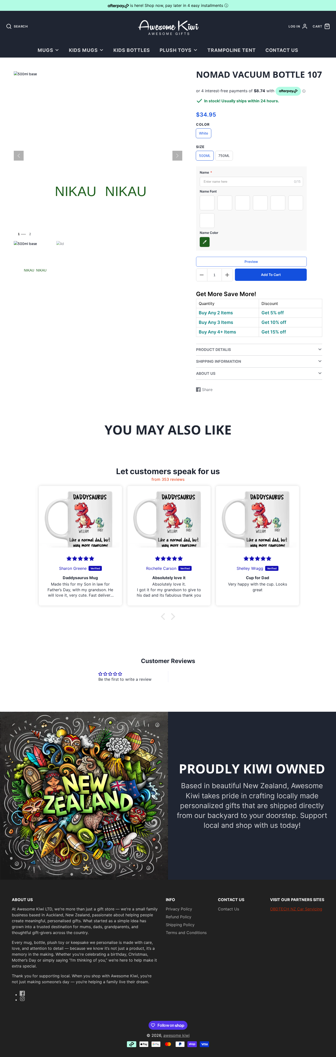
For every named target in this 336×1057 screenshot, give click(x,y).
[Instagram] (22, 998)
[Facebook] (22, 993)
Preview (251, 261)
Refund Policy (178, 916)
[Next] (177, 156)
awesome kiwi (176, 1035)
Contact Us (282, 50)
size (200, 147)
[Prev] (19, 156)
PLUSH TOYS (176, 50)
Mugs (45, 50)
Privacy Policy (179, 908)
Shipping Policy (180, 924)
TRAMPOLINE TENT (231, 50)
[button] (164, 616)
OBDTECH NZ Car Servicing (296, 908)
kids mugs (83, 50)
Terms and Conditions (186, 932)
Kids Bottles (131, 50)
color (203, 124)
